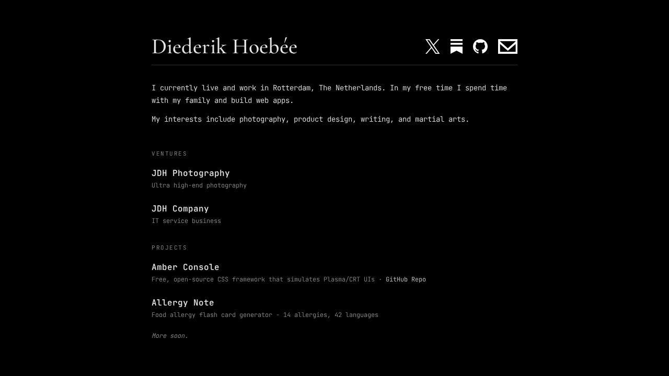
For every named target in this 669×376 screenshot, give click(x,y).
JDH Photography (191, 173)
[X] (432, 46)
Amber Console (186, 267)
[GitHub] (480, 46)
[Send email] (507, 46)
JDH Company (180, 208)
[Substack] (457, 46)
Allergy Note (183, 302)
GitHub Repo (406, 279)
